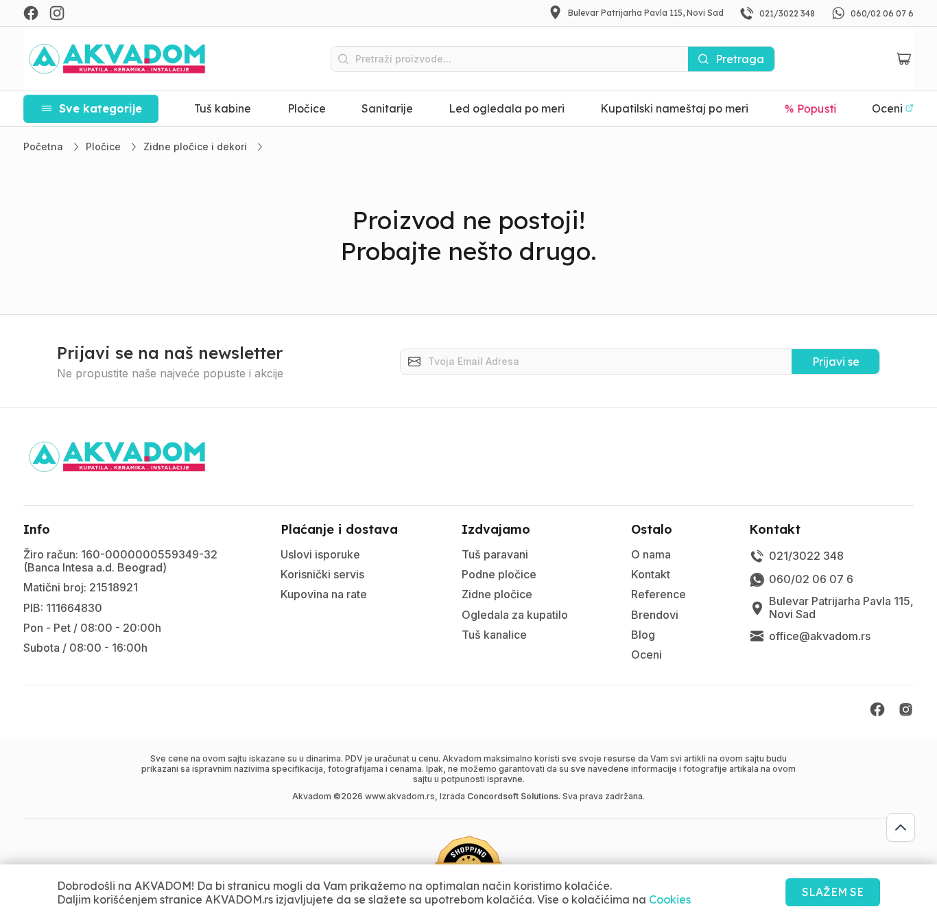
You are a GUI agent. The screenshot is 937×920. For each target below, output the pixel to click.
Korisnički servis (322, 574)
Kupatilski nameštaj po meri (674, 108)
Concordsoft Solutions (512, 796)
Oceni (646, 654)
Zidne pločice (497, 594)
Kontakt (650, 574)
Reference (658, 594)
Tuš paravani (495, 554)
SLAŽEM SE (833, 892)
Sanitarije (387, 108)
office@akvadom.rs (819, 636)
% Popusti (810, 108)
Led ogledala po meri (507, 108)
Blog (643, 634)
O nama (651, 554)
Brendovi (654, 615)
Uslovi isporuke (320, 554)
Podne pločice (499, 574)
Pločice (306, 108)
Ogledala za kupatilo (515, 615)
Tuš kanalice (494, 634)
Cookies (670, 899)
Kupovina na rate (324, 594)
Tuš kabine (222, 108)
